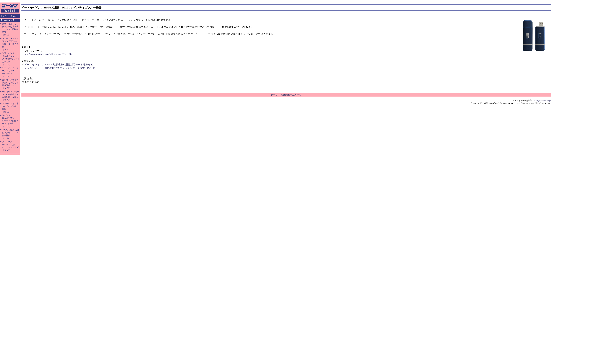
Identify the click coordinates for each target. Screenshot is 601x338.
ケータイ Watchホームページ (286, 94)
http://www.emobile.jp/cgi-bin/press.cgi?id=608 (48, 54)
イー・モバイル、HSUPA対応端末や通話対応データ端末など (59, 64)
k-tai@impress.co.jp (542, 100)
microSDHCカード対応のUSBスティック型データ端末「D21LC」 (61, 68)
